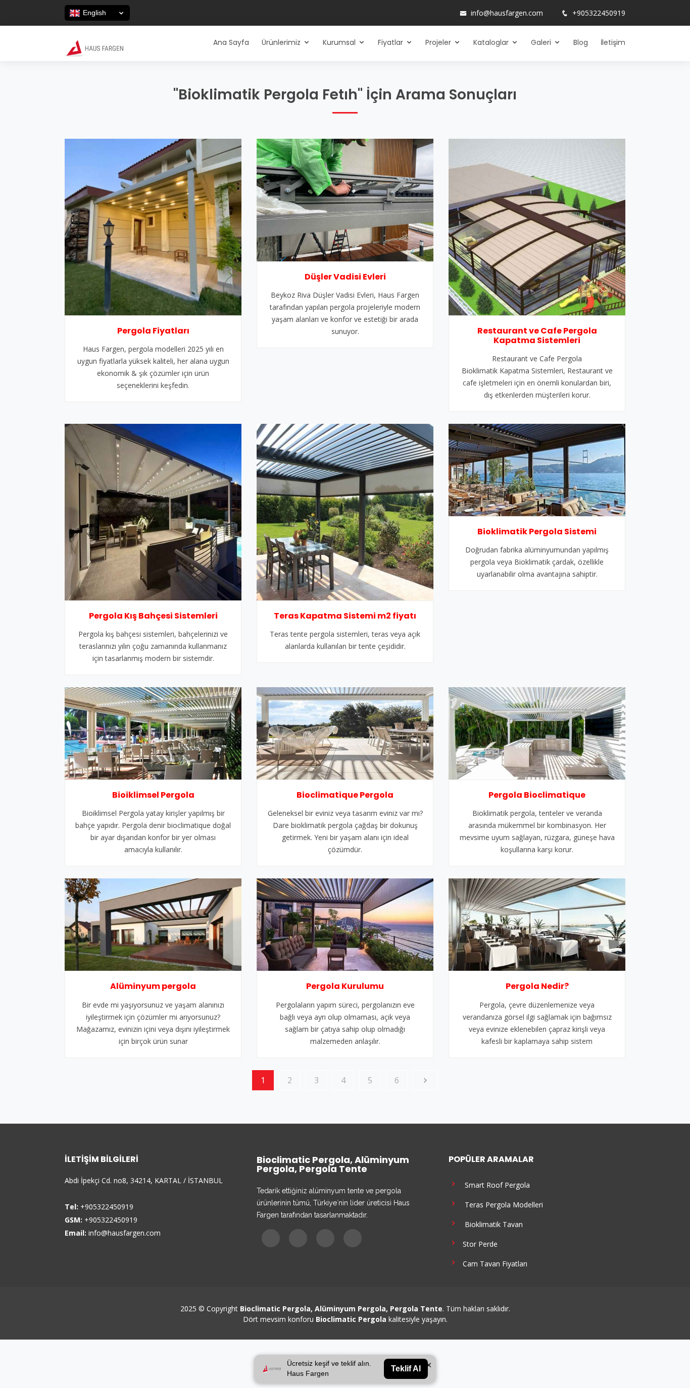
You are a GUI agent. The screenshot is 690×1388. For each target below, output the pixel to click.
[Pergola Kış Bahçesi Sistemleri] (153, 511)
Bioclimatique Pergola (345, 795)
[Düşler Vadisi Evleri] (345, 198)
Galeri (541, 42)
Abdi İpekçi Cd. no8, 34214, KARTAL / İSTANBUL (144, 1180)
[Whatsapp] (445, 13)
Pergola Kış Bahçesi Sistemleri (153, 616)
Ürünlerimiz (281, 42)
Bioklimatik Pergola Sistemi (537, 531)
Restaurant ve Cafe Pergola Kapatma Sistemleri (537, 335)
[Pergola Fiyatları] (153, 226)
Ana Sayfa (231, 42)
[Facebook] (406, 13)
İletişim (613, 42)
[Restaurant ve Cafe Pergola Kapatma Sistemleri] (537, 226)
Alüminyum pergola (153, 986)
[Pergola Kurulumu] (345, 923)
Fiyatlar (390, 42)
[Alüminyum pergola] (153, 923)
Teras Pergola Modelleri (501, 1204)
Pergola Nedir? (537, 986)
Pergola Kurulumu (345, 986)
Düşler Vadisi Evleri (345, 277)
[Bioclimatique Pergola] (345, 732)
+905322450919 (598, 13)
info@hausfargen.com (507, 13)
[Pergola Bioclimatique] (537, 732)
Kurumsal (339, 42)
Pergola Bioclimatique (536, 795)
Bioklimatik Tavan (491, 1223)
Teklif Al (406, 1368)
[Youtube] (432, 13)
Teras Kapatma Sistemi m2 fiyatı (345, 616)
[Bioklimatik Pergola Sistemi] (537, 469)
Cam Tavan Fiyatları (493, 1263)
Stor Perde (478, 1243)
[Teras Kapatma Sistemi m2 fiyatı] (345, 511)
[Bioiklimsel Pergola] (153, 732)
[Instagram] (419, 13)
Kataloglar (491, 42)
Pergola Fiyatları (153, 331)
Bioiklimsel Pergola (153, 795)
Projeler (438, 42)
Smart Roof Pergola (494, 1184)
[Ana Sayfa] (94, 47)
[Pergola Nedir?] (537, 923)
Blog (580, 42)
